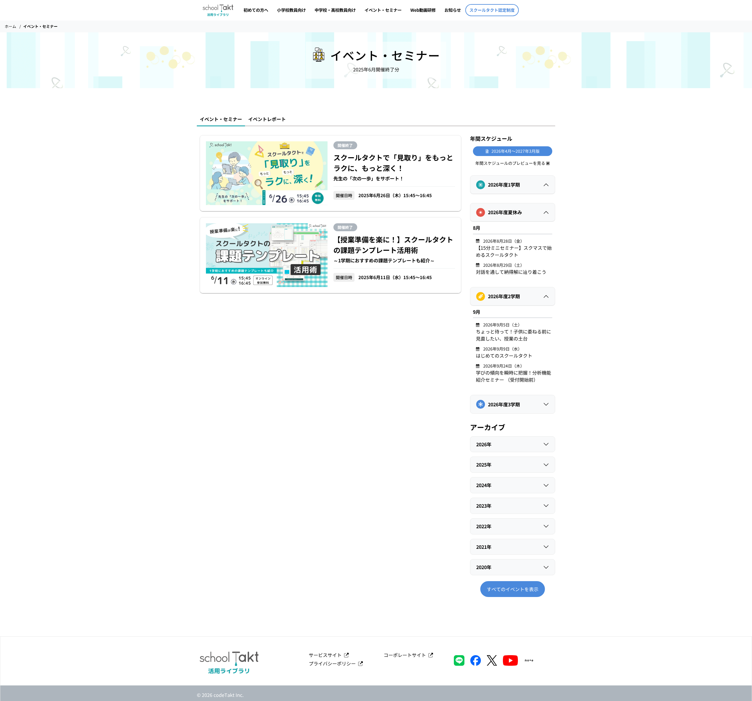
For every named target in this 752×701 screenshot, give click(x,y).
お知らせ (452, 10)
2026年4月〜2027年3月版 (514, 151)
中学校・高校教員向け (335, 10)
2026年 (483, 444)
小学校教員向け (291, 10)
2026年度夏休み (505, 212)
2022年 (483, 526)
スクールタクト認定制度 (492, 10)
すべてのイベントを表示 (512, 589)
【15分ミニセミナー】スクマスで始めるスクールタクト (514, 248)
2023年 (483, 505)
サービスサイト (326, 654)
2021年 (483, 546)
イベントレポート (267, 119)
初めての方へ (256, 10)
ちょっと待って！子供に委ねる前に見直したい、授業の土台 (513, 332)
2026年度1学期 (504, 184)
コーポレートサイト (406, 654)
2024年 (483, 485)
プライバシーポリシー (333, 663)
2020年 (483, 567)
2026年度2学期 (504, 296)
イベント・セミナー (383, 10)
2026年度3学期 (504, 404)
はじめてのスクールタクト (504, 352)
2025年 (483, 464)
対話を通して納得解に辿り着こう (511, 268)
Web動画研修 (423, 10)
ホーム (10, 26)
